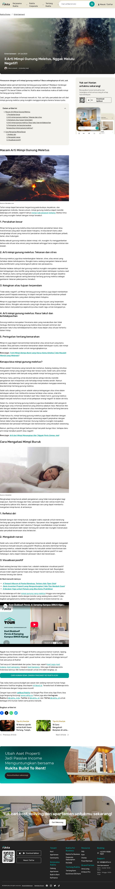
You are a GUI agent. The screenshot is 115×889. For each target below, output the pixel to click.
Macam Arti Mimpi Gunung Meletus (17, 112)
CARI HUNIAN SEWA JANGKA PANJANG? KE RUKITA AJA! (34, 675)
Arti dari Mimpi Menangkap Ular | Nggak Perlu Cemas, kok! (34, 435)
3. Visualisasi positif (14, 140)
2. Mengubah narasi (13, 137)
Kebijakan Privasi (39, 885)
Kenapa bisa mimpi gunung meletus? (20, 128)
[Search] (92, 4)
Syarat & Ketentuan (27, 885)
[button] (105, 4)
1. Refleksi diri (11, 135)
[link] (98, 100)
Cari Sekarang (57, 822)
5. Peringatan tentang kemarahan (19, 125)
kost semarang (13, 667)
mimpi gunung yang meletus (33, 593)
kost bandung (34, 667)
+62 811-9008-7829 (105, 853)
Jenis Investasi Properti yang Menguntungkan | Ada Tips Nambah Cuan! (34, 586)
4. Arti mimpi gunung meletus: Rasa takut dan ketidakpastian (29, 123)
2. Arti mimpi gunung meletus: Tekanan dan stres (24, 117)
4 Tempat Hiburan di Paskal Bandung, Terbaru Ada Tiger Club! (29, 583)
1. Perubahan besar (13, 115)
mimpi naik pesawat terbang (43, 213)
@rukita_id (34, 698)
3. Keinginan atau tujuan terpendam (20, 120)
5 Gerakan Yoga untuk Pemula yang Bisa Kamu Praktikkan (28, 589)
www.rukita (25, 695)
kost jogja (51, 664)
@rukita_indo (14, 698)
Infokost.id (37, 685)
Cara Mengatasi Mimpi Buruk (15, 132)
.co (31, 695)
